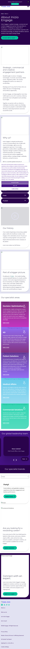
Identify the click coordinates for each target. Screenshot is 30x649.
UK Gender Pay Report (6, 639)
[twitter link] (4, 605)
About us (3, 608)
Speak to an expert (9, 594)
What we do (4, 612)
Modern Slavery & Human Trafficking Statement (12, 635)
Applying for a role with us (7, 643)
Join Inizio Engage (5, 616)
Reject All (15, 185)
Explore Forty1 (9, 496)
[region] (15, 324)
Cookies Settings (15, 188)
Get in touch (4, 621)
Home (2, 13)
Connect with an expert (9, 38)
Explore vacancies (9, 548)
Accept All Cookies (15, 182)
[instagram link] (9, 605)
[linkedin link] (2, 605)
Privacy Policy (4, 631)
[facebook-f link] (6, 605)
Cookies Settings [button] (5, 647)
